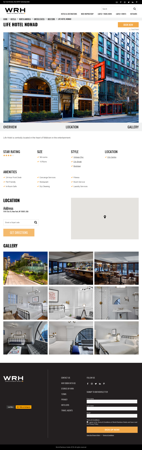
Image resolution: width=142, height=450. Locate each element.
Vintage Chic (78, 157)
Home (5, 19)
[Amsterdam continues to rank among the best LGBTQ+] (30, 388)
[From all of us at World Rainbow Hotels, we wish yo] (19, 401)
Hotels (13, 19)
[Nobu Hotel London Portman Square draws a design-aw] (30, 394)
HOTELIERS (133, 14)
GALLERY (133, 126)
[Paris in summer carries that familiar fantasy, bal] (8, 401)
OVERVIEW (10, 126)
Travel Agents (67, 410)
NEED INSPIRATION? (87, 14)
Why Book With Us (68, 383)
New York (51, 19)
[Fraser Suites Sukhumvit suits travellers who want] (8, 388)
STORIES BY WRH (67, 388)
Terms (63, 394)
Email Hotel (135, 29)
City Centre (111, 157)
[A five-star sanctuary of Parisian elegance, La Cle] (8, 394)
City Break (77, 162)
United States (39, 19)
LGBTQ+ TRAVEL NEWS (105, 14)
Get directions (19, 232)
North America (25, 19)
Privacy (64, 399)
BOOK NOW (128, 25)
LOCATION (72, 126)
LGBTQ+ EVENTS (121, 14)
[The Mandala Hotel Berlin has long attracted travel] (19, 388)
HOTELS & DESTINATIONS (69, 14)
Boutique (77, 166)
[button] (105, 217)
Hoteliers (65, 404)
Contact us (65, 377)
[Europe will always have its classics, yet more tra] (30, 401)
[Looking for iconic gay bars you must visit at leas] (19, 394)
